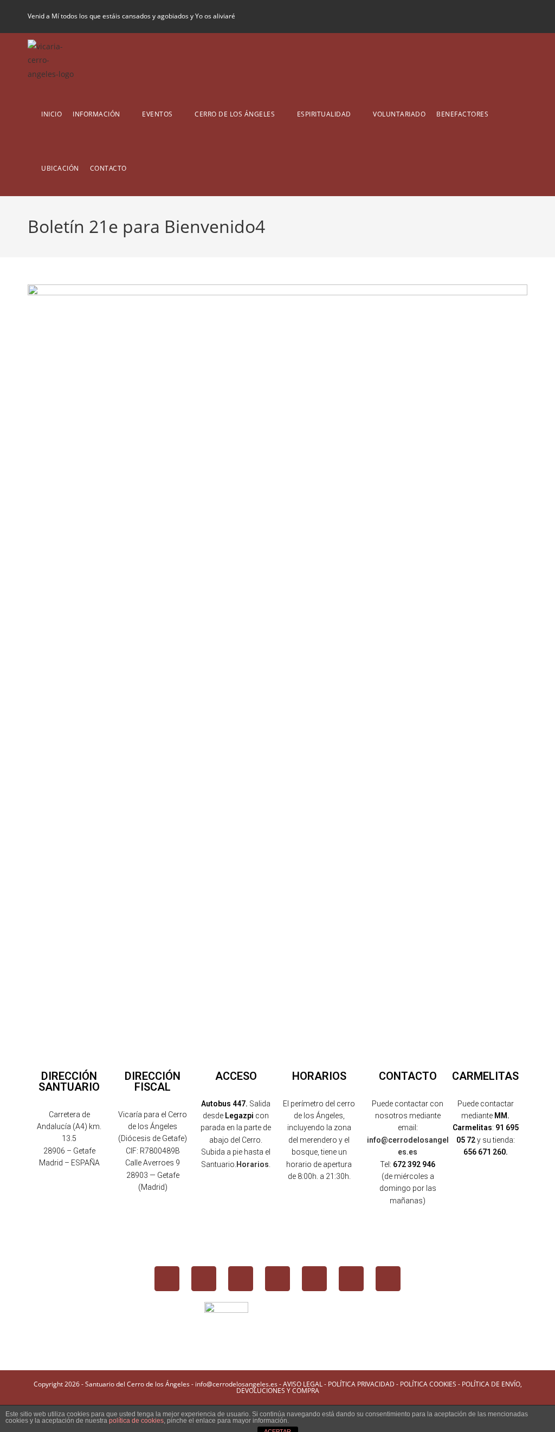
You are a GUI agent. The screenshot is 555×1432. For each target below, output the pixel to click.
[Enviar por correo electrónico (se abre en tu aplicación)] (520, 16)
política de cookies (136, 1420)
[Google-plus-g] (314, 1278)
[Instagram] (240, 1278)
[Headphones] (388, 1278)
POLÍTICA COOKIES (428, 1384)
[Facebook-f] (166, 1278)
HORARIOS (319, 1076)
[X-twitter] (203, 1278)
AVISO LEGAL (302, 1384)
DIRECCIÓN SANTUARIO (69, 1081)
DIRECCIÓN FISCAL (152, 1081)
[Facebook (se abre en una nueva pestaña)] (468, 16)
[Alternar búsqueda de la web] (140, 168)
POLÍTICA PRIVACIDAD (361, 1384)
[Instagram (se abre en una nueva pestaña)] (486, 16)
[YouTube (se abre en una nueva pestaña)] (505, 16)
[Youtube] (277, 1278)
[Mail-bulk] (351, 1278)
